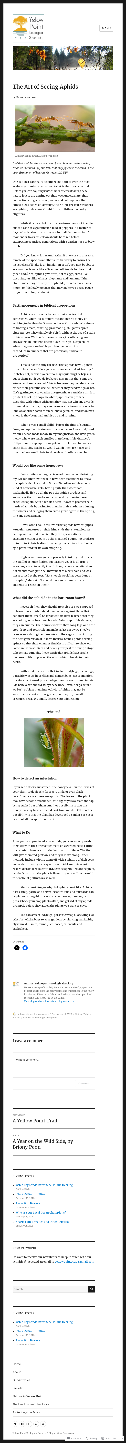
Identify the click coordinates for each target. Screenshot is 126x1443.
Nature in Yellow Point (28, 1396)
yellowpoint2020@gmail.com (74, 1261)
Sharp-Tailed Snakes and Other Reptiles (42, 1221)
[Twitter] (15, 1424)
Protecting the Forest (27, 1412)
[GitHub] (36, 1424)
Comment (83, 1083)
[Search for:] (50, 1289)
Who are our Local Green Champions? (41, 1212)
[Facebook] (22, 1424)
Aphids (27, 1017)
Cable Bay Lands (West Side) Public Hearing (44, 1185)
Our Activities (21, 1380)
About (17, 1372)
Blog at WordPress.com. (61, 1433)
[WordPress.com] (43, 1424)
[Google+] (29, 1424)
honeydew (51, 1017)
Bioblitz (17, 1388)
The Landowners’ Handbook (31, 1404)
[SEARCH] (91, 1289)
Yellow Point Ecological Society (29, 1433)
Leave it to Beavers (28, 1203)
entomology (38, 1017)
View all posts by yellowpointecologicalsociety (49, 1001)
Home (17, 1364)
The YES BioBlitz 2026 (30, 1194)
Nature (79, 1014)
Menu (106, 28)
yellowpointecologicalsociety (33, 1014)
